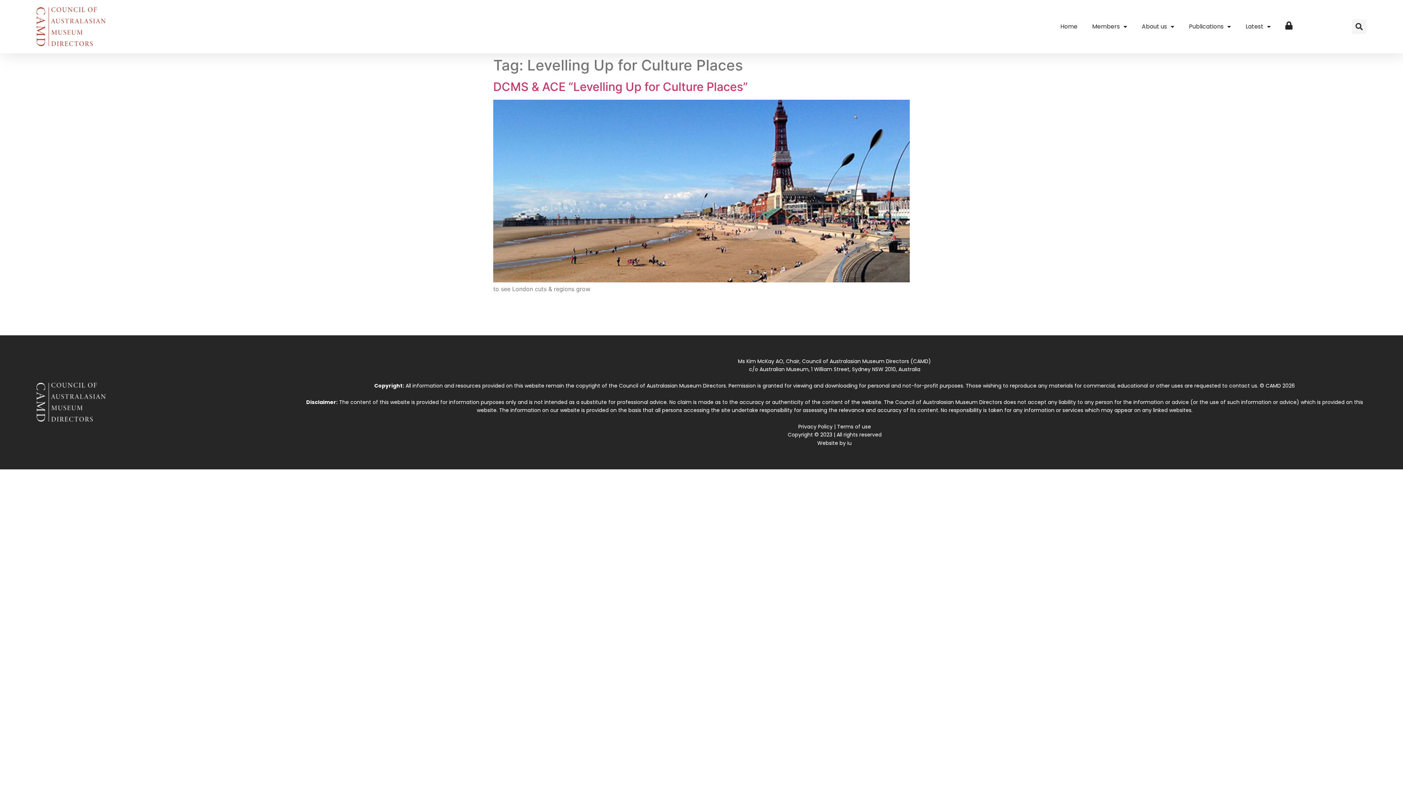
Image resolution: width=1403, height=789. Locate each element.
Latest (1254, 26)
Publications (1206, 26)
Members (1106, 26)
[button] (1359, 26)
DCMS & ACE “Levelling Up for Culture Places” (620, 87)
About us (1154, 26)
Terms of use (854, 426)
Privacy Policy (815, 426)
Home (1068, 26)
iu (849, 443)
